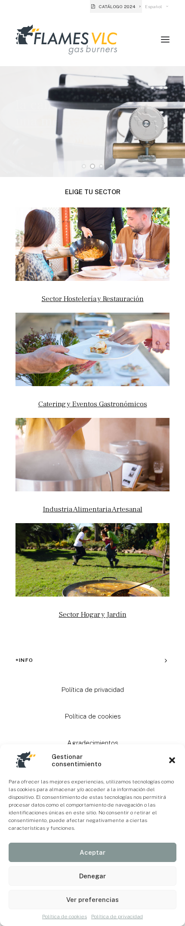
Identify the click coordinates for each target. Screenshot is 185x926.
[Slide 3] (101, 166)
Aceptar (92, 852)
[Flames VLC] (66, 39)
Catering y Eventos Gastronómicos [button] (92, 404)
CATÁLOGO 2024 (117, 6)
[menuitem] (116, 6)
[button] (172, 760)
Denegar (92, 876)
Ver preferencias (92, 899)
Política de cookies (64, 917)
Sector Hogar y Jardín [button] (92, 614)
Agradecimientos (92, 742)
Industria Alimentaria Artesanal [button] (92, 509)
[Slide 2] (92, 166)
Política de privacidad (117, 917)
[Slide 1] (84, 166)
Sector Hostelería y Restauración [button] (93, 299)
